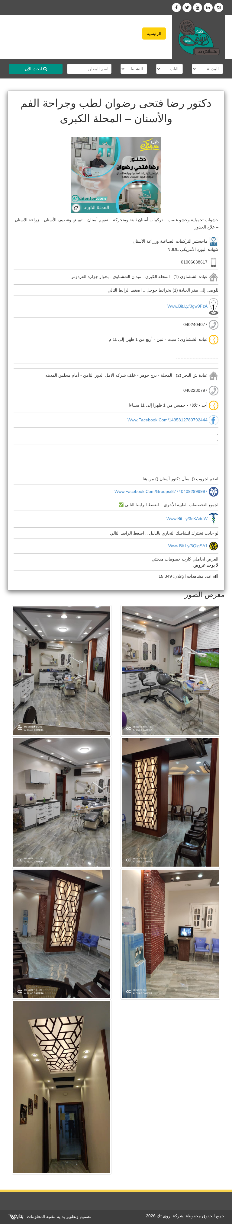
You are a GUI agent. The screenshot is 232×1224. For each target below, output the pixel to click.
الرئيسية (154, 33)
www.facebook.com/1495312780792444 (167, 419)
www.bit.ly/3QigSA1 (188, 545)
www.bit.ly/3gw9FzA (187, 306)
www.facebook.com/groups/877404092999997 (161, 491)
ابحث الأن (34, 68)
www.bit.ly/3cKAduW (187, 518)
